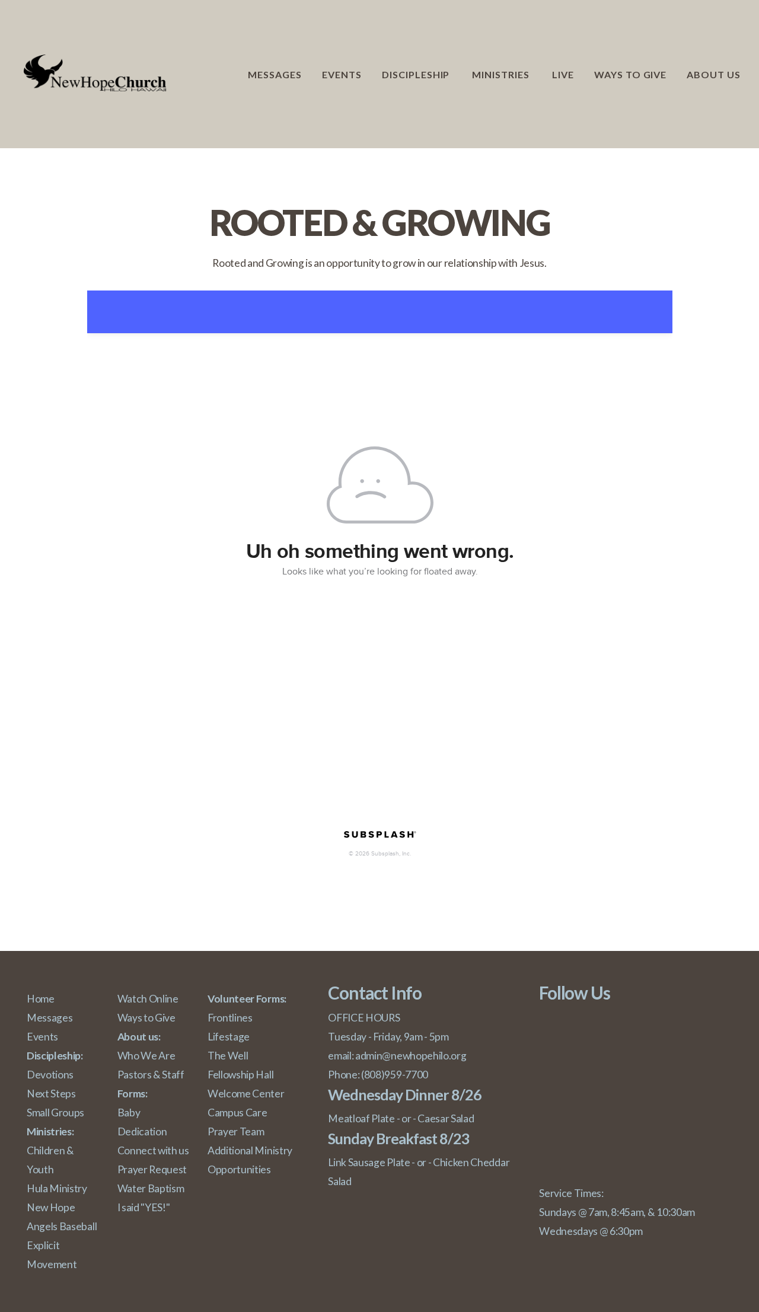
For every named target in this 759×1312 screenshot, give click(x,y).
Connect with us (153, 1150)
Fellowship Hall (240, 1074)
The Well (228, 1055)
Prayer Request (152, 1169)
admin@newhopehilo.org (410, 1055)
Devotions (50, 1074)
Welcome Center (246, 1093)
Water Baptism (150, 1188)
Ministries (502, 74)
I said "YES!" (143, 1207)
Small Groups (55, 1112)
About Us (715, 74)
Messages (275, 74)
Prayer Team (236, 1131)
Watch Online (147, 998)
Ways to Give (630, 74)
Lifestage (229, 1036)
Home (41, 998)
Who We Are (146, 1055)
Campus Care (237, 1112)
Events (342, 74)
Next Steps (51, 1093)
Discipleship (417, 74)
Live (563, 74)
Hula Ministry (57, 1188)
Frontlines (230, 1017)
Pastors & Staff (151, 1074)
